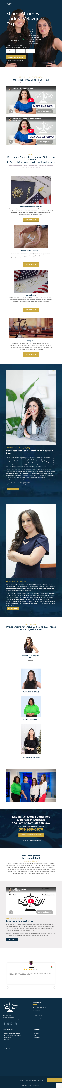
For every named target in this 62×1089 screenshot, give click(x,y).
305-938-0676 (31, 829)
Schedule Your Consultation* (31, 835)
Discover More (31, 219)
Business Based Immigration (12, 1035)
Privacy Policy (27, 1080)
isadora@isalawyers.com (42, 1018)
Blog (35, 1035)
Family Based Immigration (12, 1033)
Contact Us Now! (54, 1080)
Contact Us (40, 1080)
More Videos (12, 939)
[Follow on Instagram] (8, 1024)
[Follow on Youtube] (15, 1024)
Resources (37, 1037)
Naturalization (8, 1037)
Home (21, 1080)
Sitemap (34, 1080)
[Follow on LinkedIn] (11, 1024)
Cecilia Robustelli (31, 967)
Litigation (7, 1039)
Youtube (36, 1033)
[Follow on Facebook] (4, 1024)
